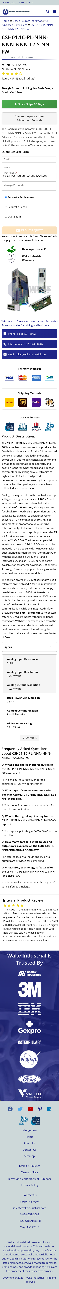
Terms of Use (29, 1172)
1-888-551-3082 (26, 2)
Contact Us (29, 1149)
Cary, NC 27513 (29, 1227)
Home (5, 21)
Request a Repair (17, 207)
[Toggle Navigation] (54, 12)
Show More (30, 737)
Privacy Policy (29, 1185)
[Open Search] (48, 12)
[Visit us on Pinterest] (40, 1109)
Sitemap (29, 1156)
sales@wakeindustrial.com (31, 354)
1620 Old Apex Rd (29, 1220)
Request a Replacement (21, 197)
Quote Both (14, 216)
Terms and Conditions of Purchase (30, 1179)
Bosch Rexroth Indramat (27, 21)
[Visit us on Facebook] (10, 1109)
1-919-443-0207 (8, 2)
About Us (29, 1143)
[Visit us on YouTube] (30, 1109)
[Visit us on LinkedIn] (49, 1109)
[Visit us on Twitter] (20, 1109)
